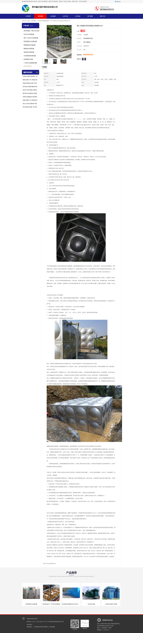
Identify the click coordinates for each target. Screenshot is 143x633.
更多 (37, 72)
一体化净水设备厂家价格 (110, 604)
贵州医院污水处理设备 (30, 41)
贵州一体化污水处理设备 (31, 38)
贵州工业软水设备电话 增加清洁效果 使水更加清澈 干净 (30, 103)
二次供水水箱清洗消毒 (43, 20)
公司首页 (28, 16)
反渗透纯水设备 (28, 59)
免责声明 (41, 626)
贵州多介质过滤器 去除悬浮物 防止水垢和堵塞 (30, 90)
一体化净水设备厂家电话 (91, 604)
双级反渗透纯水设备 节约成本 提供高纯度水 (30, 83)
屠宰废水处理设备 (29, 48)
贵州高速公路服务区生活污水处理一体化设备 (53, 604)
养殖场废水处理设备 (30, 45)
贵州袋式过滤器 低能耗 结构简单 (30, 86)
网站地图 (52, 626)
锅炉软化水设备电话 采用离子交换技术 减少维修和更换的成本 (30, 93)
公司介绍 (65, 16)
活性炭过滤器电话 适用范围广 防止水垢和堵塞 (30, 96)
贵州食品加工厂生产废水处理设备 (31, 604)
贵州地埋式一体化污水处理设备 (33, 31)
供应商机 (40, 16)
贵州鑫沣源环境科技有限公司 (55, 621)
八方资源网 (36, 626)
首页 (29, 20)
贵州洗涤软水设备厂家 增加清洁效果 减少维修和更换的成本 (30, 107)
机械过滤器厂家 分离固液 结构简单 (30, 100)
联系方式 (102, 16)
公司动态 (77, 16)
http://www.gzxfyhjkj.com (49, 563)
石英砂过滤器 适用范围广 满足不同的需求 (30, 76)
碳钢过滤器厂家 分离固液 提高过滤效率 (30, 79)
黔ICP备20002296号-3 (43, 621)
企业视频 (53, 16)
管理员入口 (47, 626)
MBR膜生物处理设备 (30, 55)
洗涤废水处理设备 (29, 52)
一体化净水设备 (71, 604)
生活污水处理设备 (29, 34)
